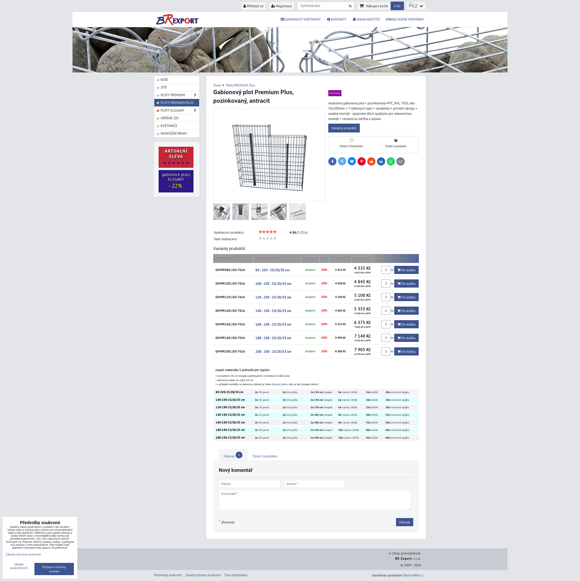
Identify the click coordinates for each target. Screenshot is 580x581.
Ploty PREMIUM (172, 95)
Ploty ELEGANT (172, 110)
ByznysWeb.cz (413, 575)
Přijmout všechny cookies (54, 569)
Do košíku (408, 270)
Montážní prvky (173, 133)
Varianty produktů (344, 128)
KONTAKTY (338, 19)
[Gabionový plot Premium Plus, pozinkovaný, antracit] (269, 155)
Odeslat (404, 522)
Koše (164, 79)
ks (392, 270)
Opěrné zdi (169, 118)
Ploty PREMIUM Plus (176, 102)
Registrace (283, 6)
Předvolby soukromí (168, 575)
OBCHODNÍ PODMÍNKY (407, 19)
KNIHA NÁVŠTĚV (368, 19)
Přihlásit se (254, 6)
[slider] (268, 232)
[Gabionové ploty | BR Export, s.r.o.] (290, 71)
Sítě (163, 87)
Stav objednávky (235, 575)
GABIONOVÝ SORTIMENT (303, 19)
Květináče (168, 125)
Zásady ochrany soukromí (203, 575)
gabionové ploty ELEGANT (176, 180)
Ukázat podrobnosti (19, 566)
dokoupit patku (279, 384)
